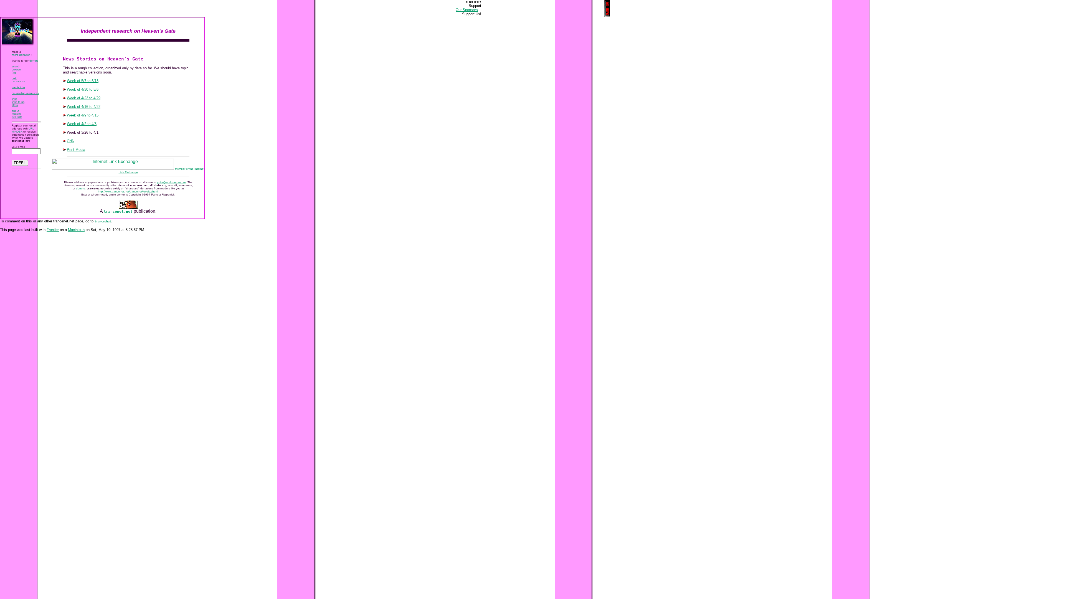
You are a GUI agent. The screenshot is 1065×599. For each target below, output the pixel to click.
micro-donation (21, 54)
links (14, 98)
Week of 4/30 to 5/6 (82, 89)
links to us (18, 101)
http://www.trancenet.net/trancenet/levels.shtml (128, 191)
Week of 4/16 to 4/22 (83, 107)
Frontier (53, 230)
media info (18, 87)
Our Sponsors (467, 10)
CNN (70, 141)
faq (14, 72)
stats (15, 104)
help (14, 78)
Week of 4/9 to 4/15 (82, 115)
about (15, 110)
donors (33, 60)
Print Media (76, 150)
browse (16, 69)
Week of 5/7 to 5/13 (82, 81)
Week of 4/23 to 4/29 (83, 98)
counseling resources (25, 93)
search (16, 66)
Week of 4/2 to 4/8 (82, 124)
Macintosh (76, 230)
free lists (17, 116)
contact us (18, 81)
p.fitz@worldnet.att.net (171, 182)
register (16, 113)
